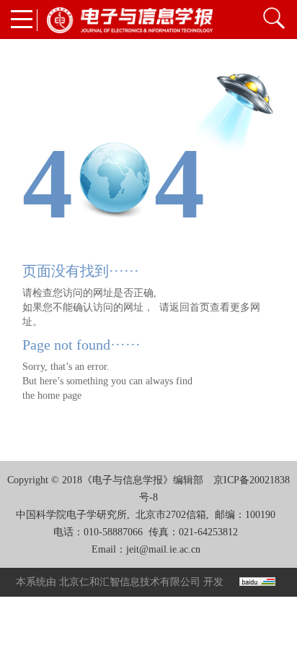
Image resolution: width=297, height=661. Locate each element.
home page (59, 395)
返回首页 (189, 307)
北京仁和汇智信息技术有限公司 (129, 581)
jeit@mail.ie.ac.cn (163, 549)
